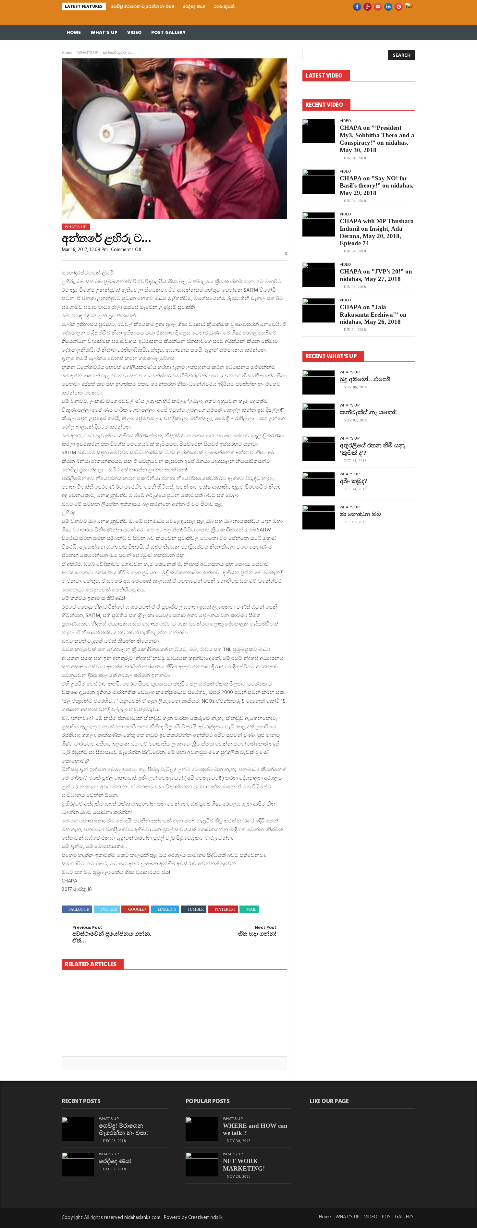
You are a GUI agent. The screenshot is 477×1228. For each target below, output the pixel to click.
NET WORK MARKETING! (244, 1165)
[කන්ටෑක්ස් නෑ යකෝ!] (318, 415)
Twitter (109, 909)
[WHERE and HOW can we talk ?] (202, 1129)
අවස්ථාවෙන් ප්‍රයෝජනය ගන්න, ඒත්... (112, 934)
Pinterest (225, 909)
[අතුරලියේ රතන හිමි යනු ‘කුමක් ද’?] (318, 448)
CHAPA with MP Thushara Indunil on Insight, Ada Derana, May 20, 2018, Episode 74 (377, 232)
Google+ (137, 909)
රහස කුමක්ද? (226, 6)
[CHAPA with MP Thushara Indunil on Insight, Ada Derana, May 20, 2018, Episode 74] (318, 224)
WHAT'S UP (87, 53)
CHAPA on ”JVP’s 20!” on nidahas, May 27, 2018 (376, 275)
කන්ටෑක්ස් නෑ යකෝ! (368, 412)
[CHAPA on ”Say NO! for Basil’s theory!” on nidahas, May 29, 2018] (318, 181)
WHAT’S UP (104, 32)
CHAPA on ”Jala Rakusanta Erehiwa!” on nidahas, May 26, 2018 (373, 314)
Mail (251, 909)
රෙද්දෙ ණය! (194, 6)
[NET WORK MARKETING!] (202, 1164)
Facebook (79, 909)
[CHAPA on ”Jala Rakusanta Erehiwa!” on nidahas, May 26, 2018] (318, 310)
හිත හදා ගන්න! (257, 931)
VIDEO (134, 32)
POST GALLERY (168, 32)
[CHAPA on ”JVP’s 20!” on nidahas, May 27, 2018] (318, 274)
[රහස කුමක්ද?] (251, 997)
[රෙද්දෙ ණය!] (174, 1001)
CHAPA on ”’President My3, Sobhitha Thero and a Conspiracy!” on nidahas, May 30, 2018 (377, 138)
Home (74, 32)
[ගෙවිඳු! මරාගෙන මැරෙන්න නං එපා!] (97, 1001)
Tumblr (196, 909)
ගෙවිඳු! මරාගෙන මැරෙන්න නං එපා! (142, 6)
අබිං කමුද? (353, 481)
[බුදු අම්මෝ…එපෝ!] (318, 382)
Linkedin (167, 909)
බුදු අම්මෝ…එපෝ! (365, 379)
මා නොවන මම (360, 514)
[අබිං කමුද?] (318, 484)
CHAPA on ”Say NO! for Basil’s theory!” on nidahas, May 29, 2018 (376, 186)
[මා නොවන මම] (318, 517)
